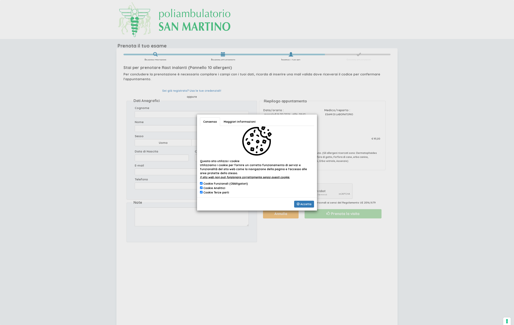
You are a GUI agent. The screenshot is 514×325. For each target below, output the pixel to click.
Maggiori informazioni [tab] (240, 121)
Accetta (305, 204)
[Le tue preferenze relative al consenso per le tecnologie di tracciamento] (507, 321)
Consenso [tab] (210, 121)
